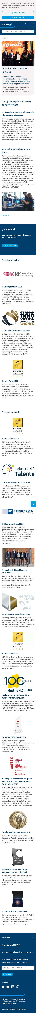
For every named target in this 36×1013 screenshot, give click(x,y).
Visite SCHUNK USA (18, 17)
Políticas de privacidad (18, 999)
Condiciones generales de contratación (14, 1001)
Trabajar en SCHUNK (9, 245)
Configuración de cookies (9, 1004)
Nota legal (5, 999)
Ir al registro (7, 974)
